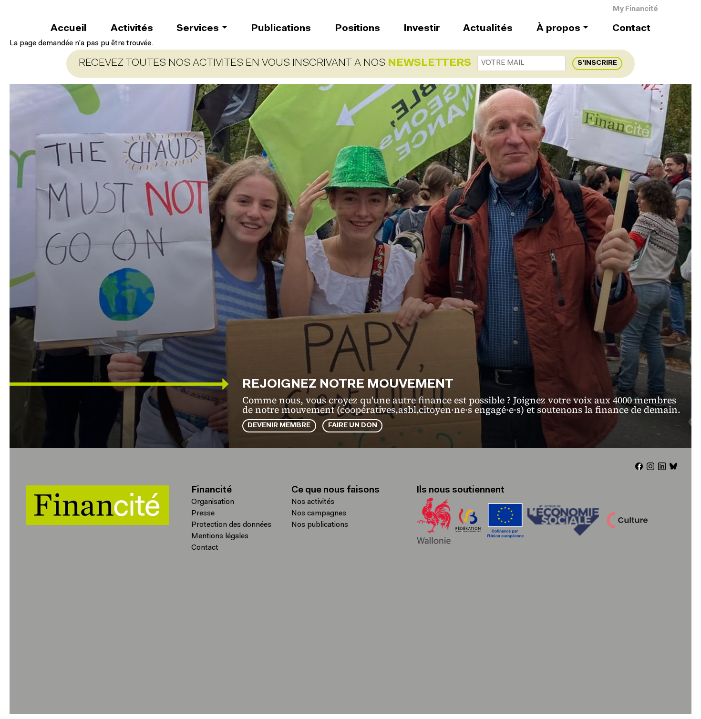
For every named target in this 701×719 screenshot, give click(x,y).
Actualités (488, 28)
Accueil (69, 28)
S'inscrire (597, 63)
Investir (421, 28)
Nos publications (319, 525)
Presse (203, 513)
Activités (132, 28)
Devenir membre (278, 425)
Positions (357, 28)
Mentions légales (219, 536)
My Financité (635, 9)
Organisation (212, 502)
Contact (631, 28)
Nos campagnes (318, 513)
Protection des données (231, 525)
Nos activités (312, 502)
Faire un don (352, 425)
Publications (281, 28)
